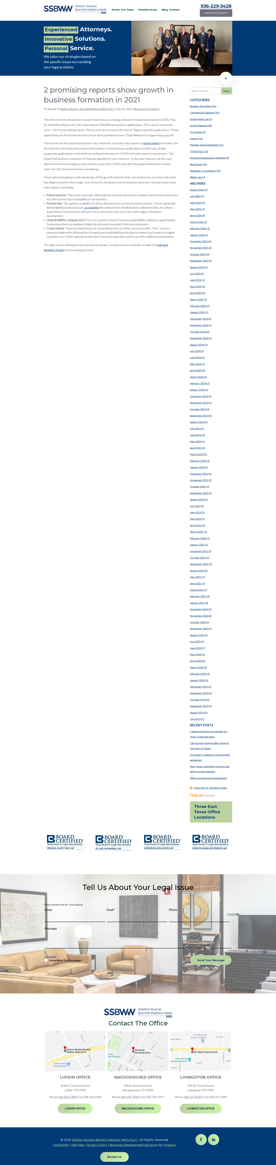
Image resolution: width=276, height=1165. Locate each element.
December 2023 (199, 396)
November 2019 (199, 693)
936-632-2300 (67, 1097)
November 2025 (199, 247)
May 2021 (195, 576)
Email (111, 909)
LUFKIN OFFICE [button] (75, 1108)
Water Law (196, 177)
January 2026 (197, 234)
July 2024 (195, 351)
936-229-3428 (216, 6)
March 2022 (196, 531)
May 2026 (195, 209)
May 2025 (195, 286)
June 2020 (195, 648)
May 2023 (195, 441)
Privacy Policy (97, 1145)
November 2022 (199, 480)
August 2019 (197, 712)
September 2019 (199, 705)
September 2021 (199, 563)
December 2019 (199, 686)
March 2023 (196, 454)
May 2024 (195, 363)
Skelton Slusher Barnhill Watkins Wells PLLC (87, 109)
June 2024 (195, 357)
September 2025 (199, 260)
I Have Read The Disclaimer (66, 960)
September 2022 (199, 493)
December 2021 (199, 551)
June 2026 (195, 202)
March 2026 (196, 221)
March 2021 (196, 589)
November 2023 (199, 402)
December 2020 (199, 609)
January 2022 (197, 544)
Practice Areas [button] (147, 10)
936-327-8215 (193, 1097)
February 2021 (198, 596)
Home (116, 10)
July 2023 (195, 428)
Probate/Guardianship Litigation (208, 157)
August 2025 (197, 267)
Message (51, 928)
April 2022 (196, 525)
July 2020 (195, 641)
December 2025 (199, 241)
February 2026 (198, 228)
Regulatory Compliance (203, 170)
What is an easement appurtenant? (208, 778)
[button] (273, 1142)
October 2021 (198, 557)
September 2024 (199, 338)
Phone (173, 909)
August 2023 (197, 421)
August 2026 (197, 189)
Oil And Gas (196, 151)
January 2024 (197, 389)
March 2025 (196, 299)
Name (48, 909)
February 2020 (198, 673)
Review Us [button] (114, 1156)
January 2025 (197, 312)
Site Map (77, 1145)
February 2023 (198, 460)
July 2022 (195, 506)
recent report (151, 143)
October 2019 (198, 699)
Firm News (196, 132)
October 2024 (198, 331)
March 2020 (196, 667)
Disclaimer (50, 956)
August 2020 (197, 635)
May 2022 (195, 518)
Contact (174, 10)
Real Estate (196, 164)
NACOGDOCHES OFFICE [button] (138, 1108)
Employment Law (199, 119)
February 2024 (198, 383)
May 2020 (195, 654)
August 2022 (197, 499)
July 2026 (195, 196)
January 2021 (197, 602)
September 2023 (199, 415)
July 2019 (195, 718)
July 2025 (195, 273)
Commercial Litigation (202, 112)
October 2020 (198, 622)
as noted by (92, 207)
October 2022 (198, 486)
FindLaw (169, 1145)
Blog (165, 10)
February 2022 (198, 538)
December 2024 (199, 318)
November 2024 (199, 325)
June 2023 (195, 434)
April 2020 (196, 660)
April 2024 (196, 370)
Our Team (127, 10)
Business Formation (146, 109)
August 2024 (197, 344)
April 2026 (196, 215)
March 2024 (196, 376)
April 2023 (196, 447)
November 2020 (199, 615)
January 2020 (197, 680)
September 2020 (199, 628)
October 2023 (198, 409)
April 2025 (196, 292)
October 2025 (198, 254)
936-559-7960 (130, 1097)
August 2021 (197, 570)
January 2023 (197, 467)
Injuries (194, 138)
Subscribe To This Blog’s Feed (210, 787)
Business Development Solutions (134, 1145)
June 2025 (195, 279)
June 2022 (195, 512)
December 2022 (199, 473)
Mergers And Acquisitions (204, 144)
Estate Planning (198, 125)
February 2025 (198, 305)
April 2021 (196, 583)
